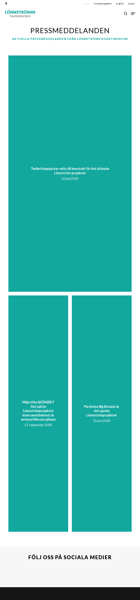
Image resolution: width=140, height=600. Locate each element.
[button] (133, 13)
